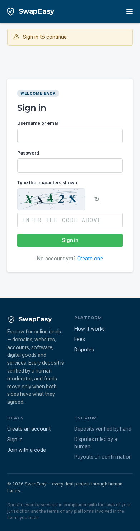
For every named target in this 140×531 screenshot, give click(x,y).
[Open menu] (129, 11)
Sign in (70, 240)
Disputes (84, 350)
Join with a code (26, 450)
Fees (79, 339)
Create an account (29, 429)
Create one (90, 258)
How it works (89, 329)
